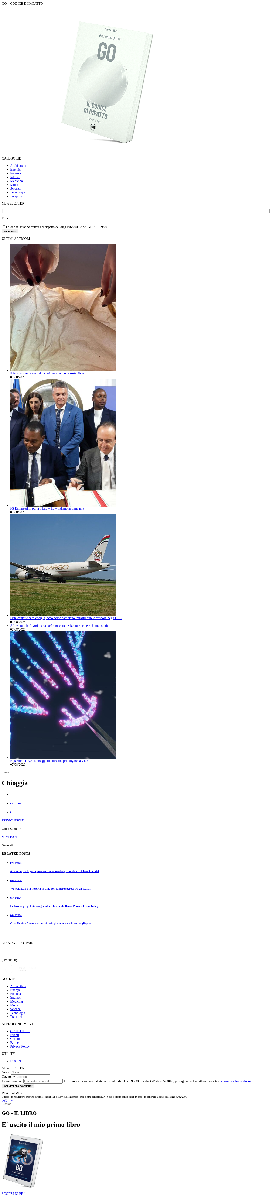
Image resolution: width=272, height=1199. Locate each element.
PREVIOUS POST (13, 820)
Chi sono (16, 1039)
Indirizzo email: (12, 1081)
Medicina (16, 181)
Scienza (15, 188)
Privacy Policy (20, 1046)
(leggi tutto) (7, 1100)
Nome (6, 1072)
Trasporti (16, 196)
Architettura (18, 165)
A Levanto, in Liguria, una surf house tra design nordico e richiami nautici (59, 625)
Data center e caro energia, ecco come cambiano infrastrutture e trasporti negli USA (66, 618)
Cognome (8, 1076)
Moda (14, 184)
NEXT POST (9, 837)
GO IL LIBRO (20, 1031)
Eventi (14, 1035)
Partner (15, 1042)
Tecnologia (17, 192)
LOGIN (15, 1061)
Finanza (15, 173)
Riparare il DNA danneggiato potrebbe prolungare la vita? (49, 761)
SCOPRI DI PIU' (13, 1193)
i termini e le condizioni (236, 1081)
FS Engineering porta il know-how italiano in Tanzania (47, 508)
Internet (15, 177)
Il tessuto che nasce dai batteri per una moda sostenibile (47, 373)
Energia (15, 169)
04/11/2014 (15, 803)
